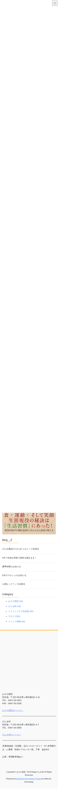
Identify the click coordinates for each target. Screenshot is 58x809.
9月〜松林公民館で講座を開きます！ (19, 558)
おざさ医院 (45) (15, 601)
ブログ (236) (14, 616)
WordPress (20, 779)
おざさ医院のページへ (12, 710)
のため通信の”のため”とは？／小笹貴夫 (20, 549)
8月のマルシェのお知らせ (14, 575)
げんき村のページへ (11, 734)
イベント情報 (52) (16, 621)
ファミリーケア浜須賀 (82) (20, 611)
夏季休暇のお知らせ (11, 566)
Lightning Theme (34, 779)
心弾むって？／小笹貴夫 (13, 584)
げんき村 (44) (14, 606)
